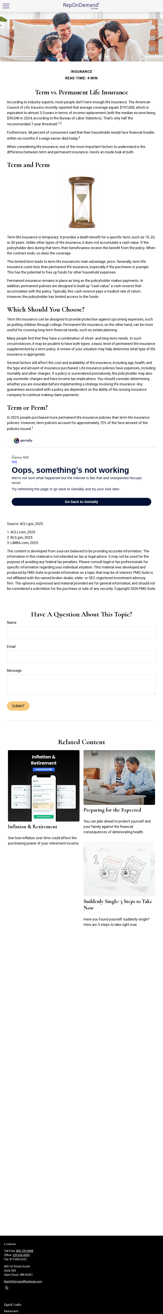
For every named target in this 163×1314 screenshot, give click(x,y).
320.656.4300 (21, 1255)
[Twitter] (6, 1287)
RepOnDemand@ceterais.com (23, 1281)
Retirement (11, 1311)
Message (14, 670)
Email (11, 646)
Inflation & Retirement (32, 826)
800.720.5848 (24, 1251)
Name (11, 622)
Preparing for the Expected (112, 810)
